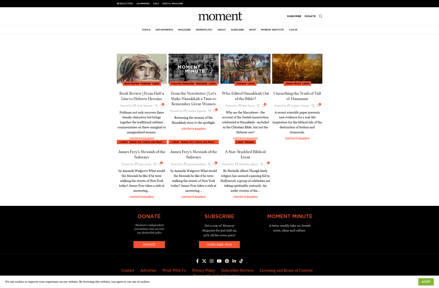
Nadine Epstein (196, 111)
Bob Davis (248, 105)
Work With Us (174, 270)
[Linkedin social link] (234, 261)
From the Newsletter (183, 83)
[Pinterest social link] (227, 261)
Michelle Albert (248, 164)
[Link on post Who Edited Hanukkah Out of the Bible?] (245, 69)
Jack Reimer (144, 105)
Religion (249, 142)
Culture (124, 142)
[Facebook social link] (197, 261)
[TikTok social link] (241, 261)
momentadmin (197, 164)
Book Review (131, 83)
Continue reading (142, 138)
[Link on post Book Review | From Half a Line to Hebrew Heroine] (142, 69)
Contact (127, 270)
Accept (426, 281)
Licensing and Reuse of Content (286, 270)
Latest (155, 83)
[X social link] (204, 261)
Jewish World (293, 83)
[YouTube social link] (219, 261)
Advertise (148, 270)
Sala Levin (145, 164)
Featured (146, 83)
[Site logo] (219, 16)
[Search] (320, 16)
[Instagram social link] (211, 261)
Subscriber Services (237, 270)
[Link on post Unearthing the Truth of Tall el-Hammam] (297, 69)
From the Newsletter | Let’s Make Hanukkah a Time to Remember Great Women (193, 98)
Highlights (202, 83)
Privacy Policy (203, 270)
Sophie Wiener (300, 105)
